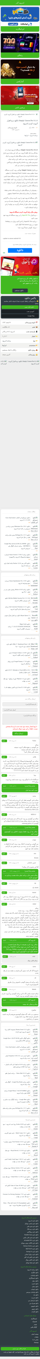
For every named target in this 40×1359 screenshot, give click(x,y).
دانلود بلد (35, 1297)
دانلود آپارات (35, 1314)
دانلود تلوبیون (34, 1308)
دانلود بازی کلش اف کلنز (31, 1259)
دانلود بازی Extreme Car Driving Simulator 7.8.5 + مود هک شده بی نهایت (17, 1195)
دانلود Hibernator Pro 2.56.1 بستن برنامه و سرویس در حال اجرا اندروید (17, 527)
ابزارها (27, 135)
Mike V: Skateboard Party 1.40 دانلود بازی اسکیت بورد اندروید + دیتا (17, 645)
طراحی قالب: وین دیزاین (19, 1351)
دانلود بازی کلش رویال (32, 1262)
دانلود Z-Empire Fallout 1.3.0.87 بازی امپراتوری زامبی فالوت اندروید (19, 654)
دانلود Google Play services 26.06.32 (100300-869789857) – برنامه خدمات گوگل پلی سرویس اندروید (17, 546)
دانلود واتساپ (34, 1278)
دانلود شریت (34, 1300)
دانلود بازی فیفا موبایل (32, 1265)
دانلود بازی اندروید (33, 1223)
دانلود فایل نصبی (29, 307)
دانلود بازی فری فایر (32, 1229)
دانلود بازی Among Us (31, 1254)
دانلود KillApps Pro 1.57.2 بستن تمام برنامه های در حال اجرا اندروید (17, 536)
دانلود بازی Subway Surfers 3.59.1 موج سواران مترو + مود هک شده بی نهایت (18, 1169)
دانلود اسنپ (35, 1286)
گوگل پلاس (33, 1329)
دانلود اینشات (34, 1292)
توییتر (35, 1327)
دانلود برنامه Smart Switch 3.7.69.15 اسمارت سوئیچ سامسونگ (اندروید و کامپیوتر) (16, 556)
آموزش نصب (30, 311)
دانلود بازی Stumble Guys (30, 1237)
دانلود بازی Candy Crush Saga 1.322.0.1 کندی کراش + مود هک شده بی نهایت (16, 1160)
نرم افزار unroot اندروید (18, 244)
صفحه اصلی (35, 1336)
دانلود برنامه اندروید (32, 1272)
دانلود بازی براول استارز (32, 1257)
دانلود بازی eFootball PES (30, 1243)
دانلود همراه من (34, 1306)
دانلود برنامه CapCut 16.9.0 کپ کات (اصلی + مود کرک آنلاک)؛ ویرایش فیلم (17, 1065)
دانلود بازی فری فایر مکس (31, 1240)
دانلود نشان (35, 1289)
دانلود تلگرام (35, 1275)
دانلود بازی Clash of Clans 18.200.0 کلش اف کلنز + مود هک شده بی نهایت (16, 1186)
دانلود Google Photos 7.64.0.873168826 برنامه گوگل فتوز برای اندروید (17, 1092)
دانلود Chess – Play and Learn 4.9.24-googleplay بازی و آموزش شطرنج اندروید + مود (17, 1205)
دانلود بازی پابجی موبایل (31, 1226)
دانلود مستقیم (18, 290)
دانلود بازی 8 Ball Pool (31, 1251)
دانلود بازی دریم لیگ (32, 1231)
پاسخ (4, 741)
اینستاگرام (34, 1321)
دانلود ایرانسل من (33, 1303)
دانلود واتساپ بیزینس (32, 1294)
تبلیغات (36, 1339)
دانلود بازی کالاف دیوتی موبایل (29, 1245)
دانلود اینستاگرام (33, 1280)
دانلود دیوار (35, 1283)
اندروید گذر (20, 2)
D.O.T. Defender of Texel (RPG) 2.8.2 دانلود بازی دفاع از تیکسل (18, 671)
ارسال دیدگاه (19, 733)
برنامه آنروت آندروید (27, 244)
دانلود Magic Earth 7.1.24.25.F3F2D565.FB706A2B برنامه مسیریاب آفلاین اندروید (18, 626)
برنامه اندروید (34, 135)
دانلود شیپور (35, 1311)
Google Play (30, 316)
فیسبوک (34, 1324)
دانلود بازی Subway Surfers (30, 1248)
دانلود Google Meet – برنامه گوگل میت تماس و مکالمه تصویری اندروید (16, 1100)
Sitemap (35, 1345)
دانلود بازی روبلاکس (32, 1234)
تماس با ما (35, 1342)
